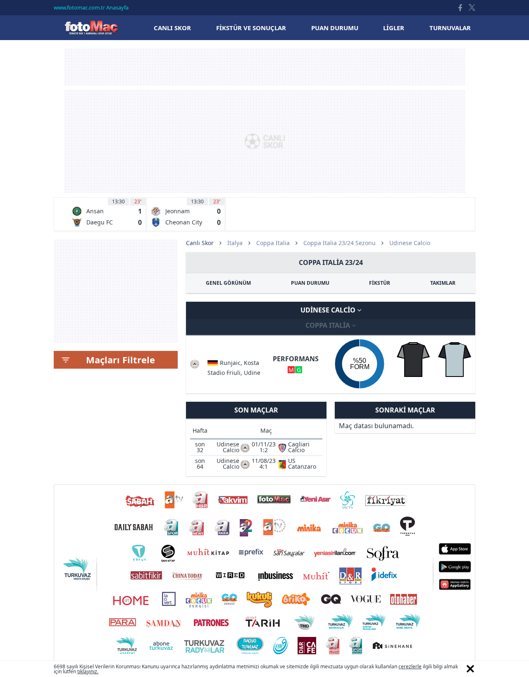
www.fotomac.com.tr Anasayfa (91, 7)
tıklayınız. (87, 671)
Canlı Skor (91, 27)
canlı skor (172, 28)
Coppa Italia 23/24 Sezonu (339, 243)
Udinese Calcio (328, 310)
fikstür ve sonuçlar (251, 28)
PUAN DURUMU (310, 282)
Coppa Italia (273, 243)
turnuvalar (450, 28)
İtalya (235, 243)
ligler (393, 28)
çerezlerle (410, 666)
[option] (106, 214)
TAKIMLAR (442, 282)
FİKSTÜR (379, 282)
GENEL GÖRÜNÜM (228, 282)
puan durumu (334, 28)
